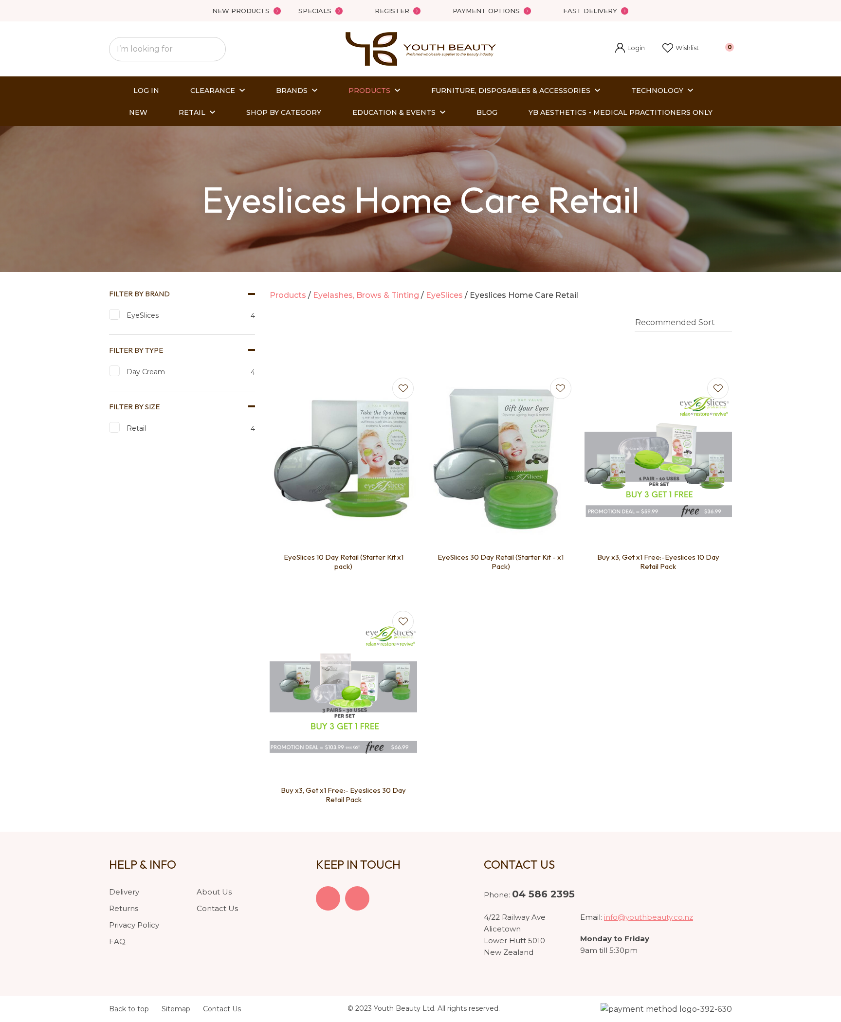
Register (392, 11)
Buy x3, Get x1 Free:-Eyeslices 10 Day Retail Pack (658, 561)
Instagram (357, 898)
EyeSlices (444, 295)
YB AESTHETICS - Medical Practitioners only (621, 112)
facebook (328, 898)
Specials (314, 11)
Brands (292, 90)
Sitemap (176, 1008)
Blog (486, 112)
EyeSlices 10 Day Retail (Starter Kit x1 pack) (343, 561)
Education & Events (394, 112)
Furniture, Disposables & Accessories (510, 90)
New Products (241, 11)
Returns (123, 908)
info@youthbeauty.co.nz (648, 917)
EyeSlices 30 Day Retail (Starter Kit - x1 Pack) (501, 561)
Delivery (124, 891)
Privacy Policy (134, 925)
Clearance (212, 90)
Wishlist (687, 48)
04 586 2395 (543, 894)
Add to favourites (403, 388)
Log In (146, 90)
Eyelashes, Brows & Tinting (366, 295)
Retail (192, 112)
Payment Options (486, 11)
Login (630, 49)
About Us (214, 891)
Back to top (129, 1008)
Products (369, 90)
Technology (657, 90)
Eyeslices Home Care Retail (524, 295)
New (138, 112)
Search (214, 49)
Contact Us (217, 908)
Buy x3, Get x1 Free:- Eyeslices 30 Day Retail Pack (343, 794)
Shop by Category (283, 112)
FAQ (117, 941)
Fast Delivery (590, 11)
